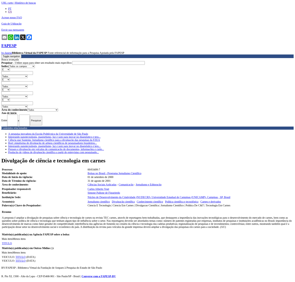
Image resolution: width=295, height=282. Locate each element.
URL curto (7, 2)
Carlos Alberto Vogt (98, 189)
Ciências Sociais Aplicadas (102, 184)
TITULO (7, 243)
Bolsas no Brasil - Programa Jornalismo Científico (114, 173)
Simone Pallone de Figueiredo (104, 192)
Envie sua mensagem (12, 29)
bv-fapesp (6, 52)
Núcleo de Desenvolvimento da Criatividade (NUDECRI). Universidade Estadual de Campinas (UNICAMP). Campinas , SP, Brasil (159, 197)
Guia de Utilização (11, 23)
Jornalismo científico (99, 201)
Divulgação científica (123, 201)
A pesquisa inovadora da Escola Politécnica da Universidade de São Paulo (48, 133)
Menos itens (19, 238)
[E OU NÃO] (5, 69)
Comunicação (126, 184)
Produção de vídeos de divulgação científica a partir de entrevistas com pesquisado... (53, 152)
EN (10, 11)
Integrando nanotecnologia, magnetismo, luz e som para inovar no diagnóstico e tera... (54, 136)
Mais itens (7, 238)
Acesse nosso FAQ (11, 17)
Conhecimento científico (150, 201)
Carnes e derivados (210, 201)
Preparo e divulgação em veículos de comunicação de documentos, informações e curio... (56, 149)
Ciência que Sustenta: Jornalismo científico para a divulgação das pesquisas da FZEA (54, 140)
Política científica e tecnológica (181, 201)
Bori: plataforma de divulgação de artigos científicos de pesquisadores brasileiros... (52, 143)
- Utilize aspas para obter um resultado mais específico (36, 62)
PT (9, 8)
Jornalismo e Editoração (148, 184)
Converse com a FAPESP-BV (99, 276)
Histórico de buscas (25, 2)
